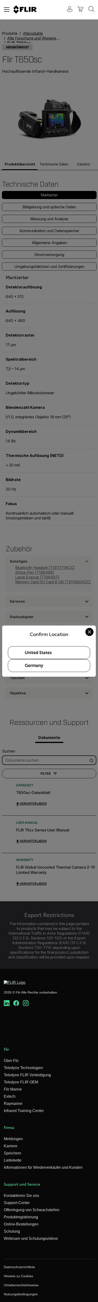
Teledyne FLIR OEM (21, 1082)
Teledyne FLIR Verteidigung (27, 1075)
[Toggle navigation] (7, 9)
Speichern (12, 1153)
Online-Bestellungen (21, 1224)
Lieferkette (12, 1160)
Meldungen (13, 1139)
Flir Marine (13, 1089)
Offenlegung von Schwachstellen (31, 1210)
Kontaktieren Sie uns (21, 1196)
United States (38, 652)
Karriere (10, 1146)
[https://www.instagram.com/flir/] (26, 1003)
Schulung (12, 1231)
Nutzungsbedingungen (21, 1294)
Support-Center (17, 1203)
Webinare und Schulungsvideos (31, 1238)
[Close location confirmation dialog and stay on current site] (89, 632)
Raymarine (13, 1104)
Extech (9, 1096)
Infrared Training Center (24, 1111)
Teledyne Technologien (23, 1068)
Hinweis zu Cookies (18, 1276)
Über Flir (11, 1061)
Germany (34, 665)
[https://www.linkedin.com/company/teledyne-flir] (7, 1003)
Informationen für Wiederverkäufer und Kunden (43, 1167)
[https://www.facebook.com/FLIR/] (16, 1003)
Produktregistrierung (21, 1217)
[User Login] (67, 9)
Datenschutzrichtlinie (19, 1267)
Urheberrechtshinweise (21, 1285)
